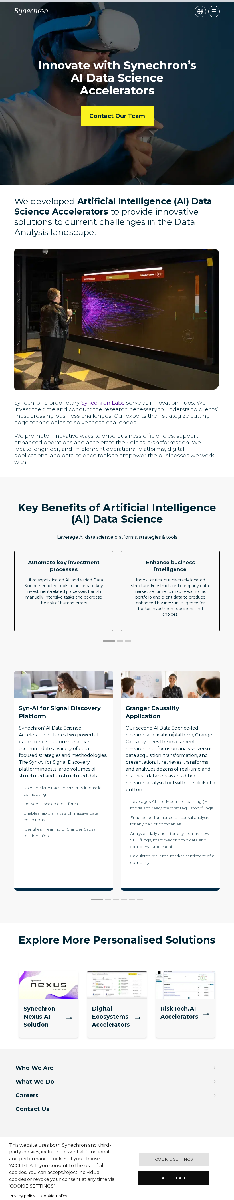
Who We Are (34, 1067)
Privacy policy (22, 1195)
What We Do (34, 1081)
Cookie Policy (54, 1195)
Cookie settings (174, 1159)
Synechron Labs (103, 402)
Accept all (174, 1177)
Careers (27, 1095)
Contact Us (32, 1109)
